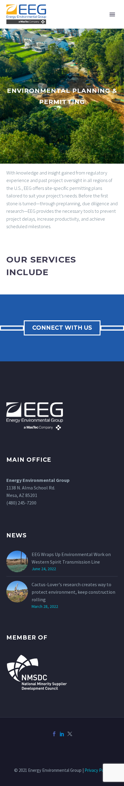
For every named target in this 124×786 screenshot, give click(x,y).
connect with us (62, 327)
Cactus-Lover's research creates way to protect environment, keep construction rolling (73, 591)
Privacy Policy (97, 770)
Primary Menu (112, 14)
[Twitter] (69, 733)
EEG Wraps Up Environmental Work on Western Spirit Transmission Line (71, 558)
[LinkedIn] (62, 733)
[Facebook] (54, 733)
